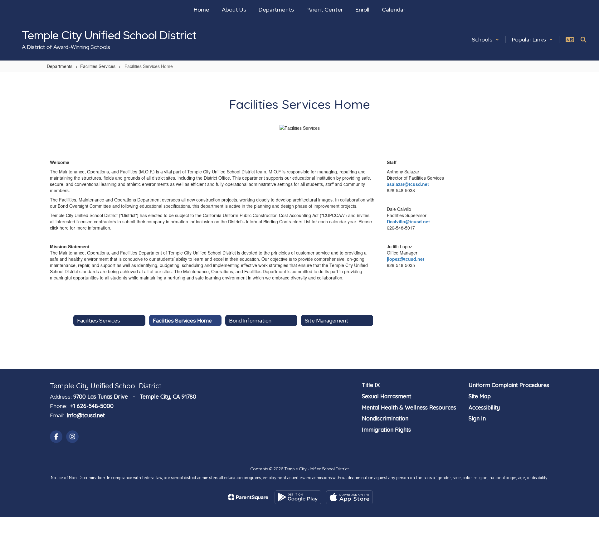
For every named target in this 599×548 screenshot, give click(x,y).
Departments (59, 66)
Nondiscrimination (385, 418)
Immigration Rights (386, 429)
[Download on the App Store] (349, 497)
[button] (485, 39)
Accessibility (484, 407)
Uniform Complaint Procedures (509, 385)
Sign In (477, 418)
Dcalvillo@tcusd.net (408, 221)
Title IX (371, 385)
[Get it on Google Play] (298, 497)
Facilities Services (97, 66)
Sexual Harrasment (386, 396)
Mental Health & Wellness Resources (409, 407)
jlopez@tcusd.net (405, 259)
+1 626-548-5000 (92, 406)
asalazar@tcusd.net (408, 184)
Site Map (480, 396)
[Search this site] (583, 39)
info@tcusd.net (86, 415)
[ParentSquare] (248, 497)
